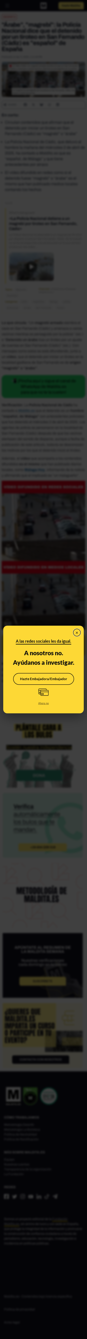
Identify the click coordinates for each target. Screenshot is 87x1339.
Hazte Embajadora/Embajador (43, 679)
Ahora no (43, 703)
